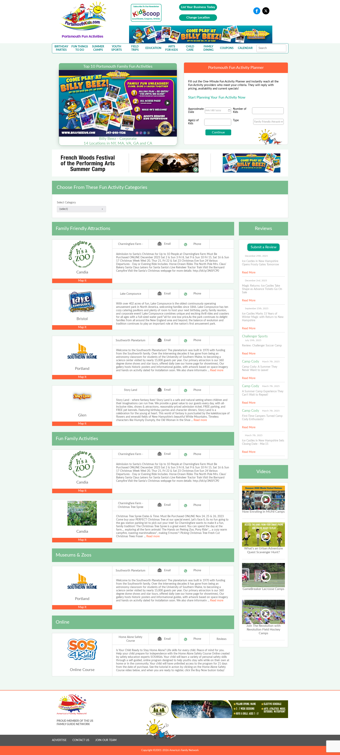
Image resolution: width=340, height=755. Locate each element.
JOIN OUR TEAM (105, 740)
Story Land (130, 390)
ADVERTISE (59, 740)
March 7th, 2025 (271, 361)
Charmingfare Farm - (130, 244)
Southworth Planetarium (130, 340)
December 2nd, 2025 (256, 280)
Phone (197, 244)
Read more (216, 370)
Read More (248, 272)
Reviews (221, 639)
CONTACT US (80, 740)
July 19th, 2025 (253, 340)
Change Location (198, 17)
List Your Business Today (198, 7)
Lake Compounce (130, 294)
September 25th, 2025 (256, 308)
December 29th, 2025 (256, 256)
